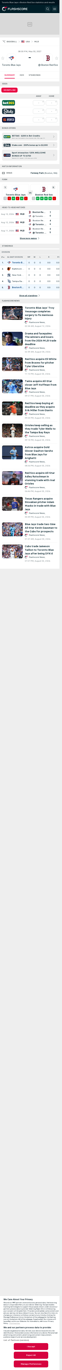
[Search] (47, 9)
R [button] (48, 257)
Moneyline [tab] (9, 90)
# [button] (2, 257)
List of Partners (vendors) (16, 1340)
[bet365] (8, 103)
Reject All (31, 1355)
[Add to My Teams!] (3, 58)
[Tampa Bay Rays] (9, 281)
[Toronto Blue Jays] (9, 262)
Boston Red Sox (18, 287)
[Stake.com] (8, 111)
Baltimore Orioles (18, 268)
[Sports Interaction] (8, 120)
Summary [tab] (9, 75)
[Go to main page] (17, 9)
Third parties (14, 1323)
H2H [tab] (22, 75)
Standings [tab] (34, 75)
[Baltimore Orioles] (9, 269)
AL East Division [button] (15, 257)
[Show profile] (11, 58)
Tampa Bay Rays (18, 281)
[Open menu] (54, 9)
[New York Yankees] (9, 275)
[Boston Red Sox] (9, 287)
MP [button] (29, 257)
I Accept (31, 1346)
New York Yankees (18, 275)
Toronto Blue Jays (11, 64)
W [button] (34, 257)
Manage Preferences (31, 1364)
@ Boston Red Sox (48, 64)
